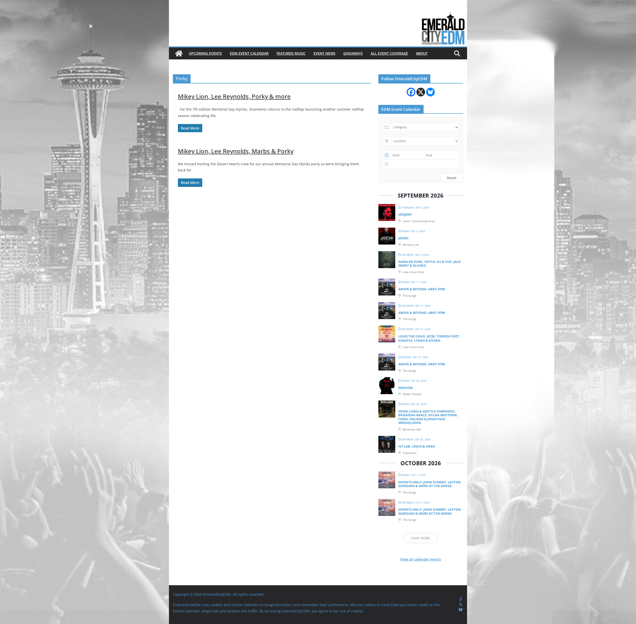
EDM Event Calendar (249, 53)
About (422, 53)
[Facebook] (411, 92)
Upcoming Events (205, 53)
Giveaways (353, 53)
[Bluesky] (430, 92)
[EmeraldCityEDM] (179, 53)
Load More (420, 538)
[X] (420, 92)
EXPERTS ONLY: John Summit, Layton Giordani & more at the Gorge (429, 484)
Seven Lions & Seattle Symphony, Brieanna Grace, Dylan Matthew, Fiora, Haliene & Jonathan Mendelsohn (428, 417)
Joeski (403, 238)
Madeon (405, 387)
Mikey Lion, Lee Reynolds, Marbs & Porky (235, 151)
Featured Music (291, 53)
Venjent (405, 214)
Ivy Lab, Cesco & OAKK (416, 446)
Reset (451, 177)
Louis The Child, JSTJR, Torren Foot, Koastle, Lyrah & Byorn (429, 338)
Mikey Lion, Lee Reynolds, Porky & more (234, 96)
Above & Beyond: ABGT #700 (421, 289)
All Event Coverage (389, 53)
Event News (324, 53)
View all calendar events (420, 559)
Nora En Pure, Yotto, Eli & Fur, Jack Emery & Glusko (429, 263)
